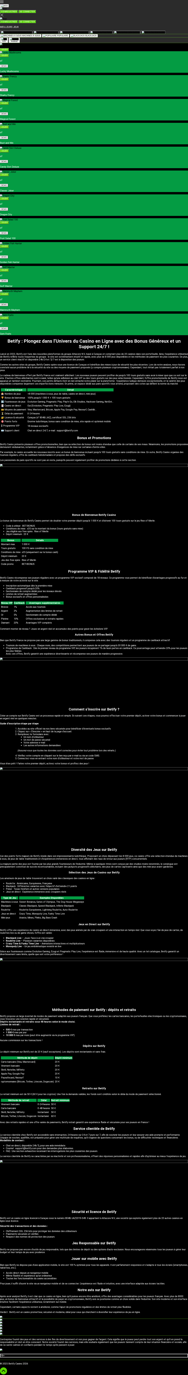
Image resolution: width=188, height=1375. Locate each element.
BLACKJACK (91, 36)
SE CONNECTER (27, 12)
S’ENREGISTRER (9, 12)
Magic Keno (52, 32)
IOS (4, 41)
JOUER (4, 50)
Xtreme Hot (159, 32)
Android (14, 41)
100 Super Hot (81, 32)
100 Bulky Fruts (24, 32)
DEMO (4, 66)
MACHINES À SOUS (31, 36)
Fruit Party (106, 32)
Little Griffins (133, 32)
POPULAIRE (62, 36)
